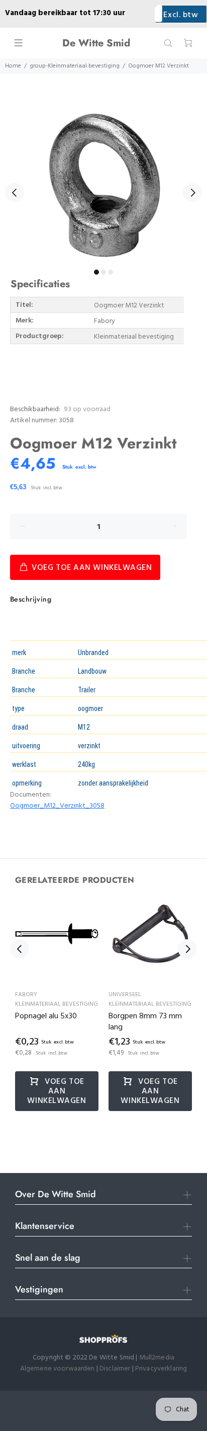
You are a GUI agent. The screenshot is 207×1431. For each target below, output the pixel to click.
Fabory (26, 995)
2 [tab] (103, 272)
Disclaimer (115, 1369)
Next (192, 192)
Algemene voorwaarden (57, 1369)
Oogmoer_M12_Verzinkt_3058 (57, 806)
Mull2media (156, 1357)
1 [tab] (96, 272)
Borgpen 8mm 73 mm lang (145, 1022)
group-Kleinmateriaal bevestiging (75, 66)
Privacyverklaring (161, 1369)
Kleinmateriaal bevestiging (56, 1004)
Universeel (125, 995)
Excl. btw (180, 15)
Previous (14, 192)
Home (13, 66)
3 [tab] (110, 272)
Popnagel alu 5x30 (46, 1016)
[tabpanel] (103, 187)
